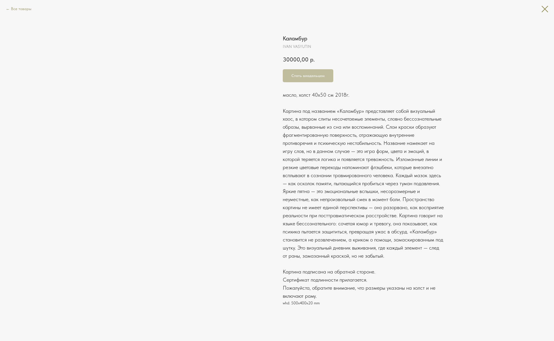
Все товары (21, 8)
